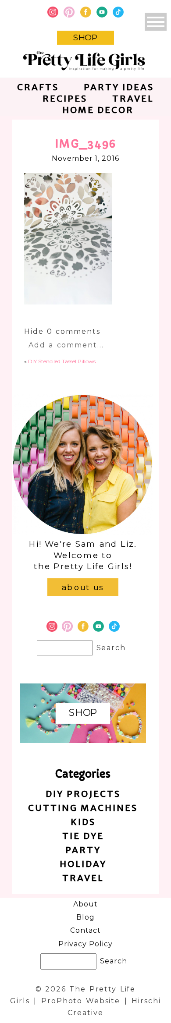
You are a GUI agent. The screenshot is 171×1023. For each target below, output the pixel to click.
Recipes (65, 98)
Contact (85, 930)
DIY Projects (83, 793)
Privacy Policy (85, 944)
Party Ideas (119, 86)
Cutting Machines (83, 807)
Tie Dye (83, 835)
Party (83, 849)
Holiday (83, 863)
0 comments (62, 331)
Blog (85, 917)
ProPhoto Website (80, 1001)
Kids (83, 821)
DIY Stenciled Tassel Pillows (62, 361)
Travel (133, 98)
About (85, 904)
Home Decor (98, 109)
